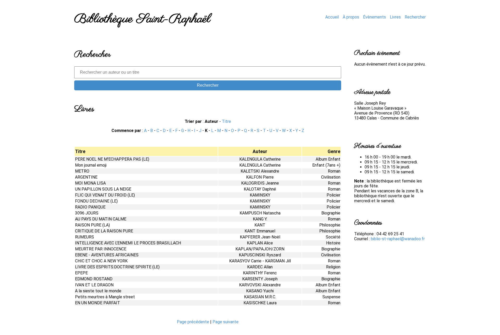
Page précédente (193, 321)
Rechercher (415, 17)
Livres (395, 17)
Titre (226, 121)
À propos (351, 17)
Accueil (332, 17)
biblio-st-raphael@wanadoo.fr (398, 238)
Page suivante (226, 321)
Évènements (374, 17)
